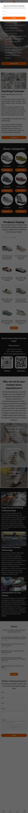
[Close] (27, 1)
